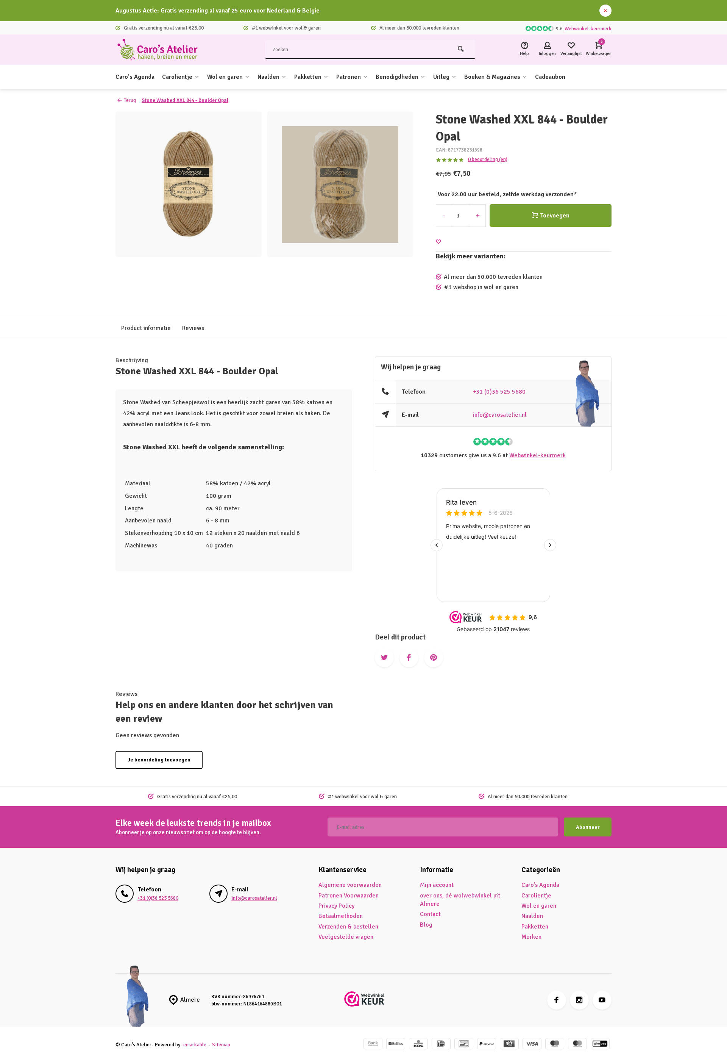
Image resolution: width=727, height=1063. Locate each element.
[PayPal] (486, 1044)
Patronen (348, 77)
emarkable (194, 1044)
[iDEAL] (441, 1044)
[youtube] (602, 1000)
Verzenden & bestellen (348, 926)
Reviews (193, 328)
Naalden (268, 77)
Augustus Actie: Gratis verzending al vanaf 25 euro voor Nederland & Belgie (217, 10)
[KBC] (418, 1044)
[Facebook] (556, 1000)
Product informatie (146, 328)
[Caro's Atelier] (160, 49)
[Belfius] (395, 1044)
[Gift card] (509, 1044)
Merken (531, 937)
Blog (426, 925)
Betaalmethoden (340, 916)
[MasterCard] (577, 1044)
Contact (430, 914)
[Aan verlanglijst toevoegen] (438, 241)
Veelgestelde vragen (345, 937)
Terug (130, 100)
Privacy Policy (336, 906)
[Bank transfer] (373, 1044)
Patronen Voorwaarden (348, 895)
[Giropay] (600, 1044)
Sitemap (221, 1044)
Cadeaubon (550, 77)
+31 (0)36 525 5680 (499, 391)
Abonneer (587, 827)
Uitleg (441, 77)
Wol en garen (225, 77)
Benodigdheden (397, 77)
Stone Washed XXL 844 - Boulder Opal (185, 100)
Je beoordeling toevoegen (159, 760)
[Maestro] (554, 1044)
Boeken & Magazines (492, 77)
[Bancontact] (463, 1044)
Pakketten (307, 77)
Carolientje (177, 77)
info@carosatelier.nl (500, 415)
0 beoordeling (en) (487, 159)
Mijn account (437, 885)
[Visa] (532, 1044)
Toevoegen (554, 215)
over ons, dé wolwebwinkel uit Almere (460, 900)
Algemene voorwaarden (350, 885)
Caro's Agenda (134, 77)
